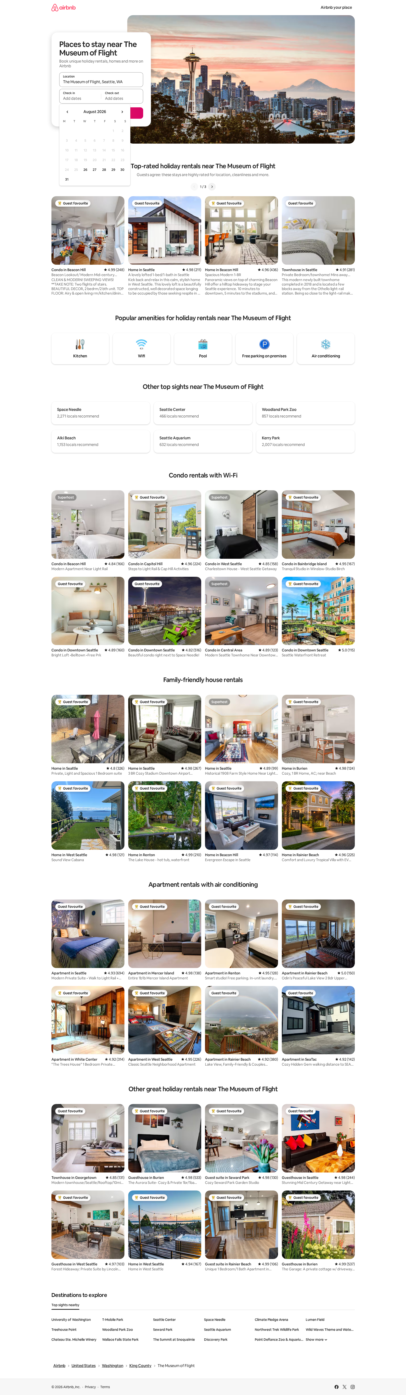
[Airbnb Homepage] (63, 7)
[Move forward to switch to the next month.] (122, 111)
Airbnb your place (336, 7)
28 (104, 170)
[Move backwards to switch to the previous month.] (67, 111)
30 (122, 170)
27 (94, 170)
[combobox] (101, 82)
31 (66, 179)
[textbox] (80, 98)
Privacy (90, 1387)
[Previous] (194, 187)
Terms (105, 1387)
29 (113, 170)
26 (85, 170)
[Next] (212, 187)
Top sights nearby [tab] (65, 1305)
